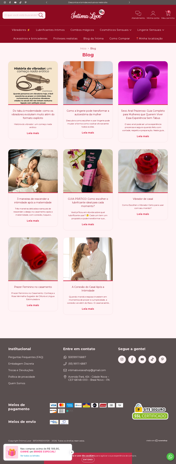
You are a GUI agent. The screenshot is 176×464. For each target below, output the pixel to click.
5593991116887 (77, 357)
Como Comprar (119, 38)
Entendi (88, 459)
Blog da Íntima (93, 38)
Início (83, 48)
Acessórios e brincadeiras (30, 38)
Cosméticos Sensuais (114, 29)
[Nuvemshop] (157, 441)
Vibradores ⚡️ (21, 29)
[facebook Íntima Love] (10, 2)
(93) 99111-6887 (77, 363)
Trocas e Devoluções (20, 370)
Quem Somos (16, 383)
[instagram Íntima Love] (5, 2)
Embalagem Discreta (21, 363)
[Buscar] (41, 15)
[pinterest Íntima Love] (25, 2)
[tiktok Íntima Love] (20, 2)
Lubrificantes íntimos (50, 29)
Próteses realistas (65, 38)
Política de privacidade (21, 376)
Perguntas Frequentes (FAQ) (25, 357)
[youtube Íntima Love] (15, 2)
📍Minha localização (149, 38)
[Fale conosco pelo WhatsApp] (170, 457)
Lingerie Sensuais (149, 29)
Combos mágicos (82, 29)
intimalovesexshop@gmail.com (87, 370)
